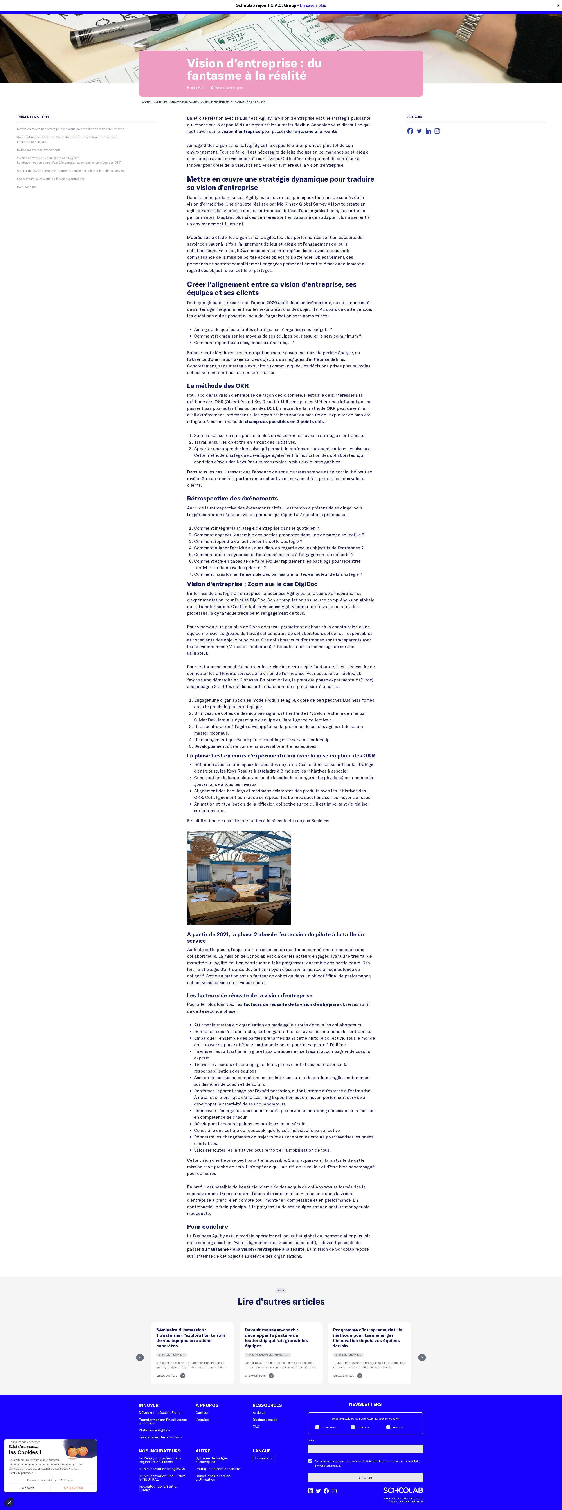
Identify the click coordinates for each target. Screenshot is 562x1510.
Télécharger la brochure (281, 795)
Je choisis (27, 1488)
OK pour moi (73, 1488)
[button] (9, 1502)
